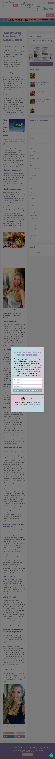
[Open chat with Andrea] (51, 755)
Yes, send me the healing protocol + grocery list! (27, 390)
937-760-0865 (35, 404)
